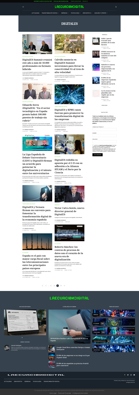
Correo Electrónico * (51, 190)
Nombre (48, 196)
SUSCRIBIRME (51, 215)
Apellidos (48, 202)
